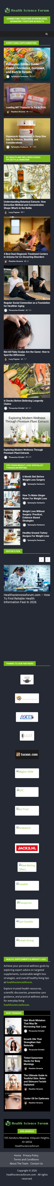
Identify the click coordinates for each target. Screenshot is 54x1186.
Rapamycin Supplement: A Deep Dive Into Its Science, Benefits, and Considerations (26, 139)
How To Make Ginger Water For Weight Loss (12, 499)
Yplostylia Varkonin (19, 76)
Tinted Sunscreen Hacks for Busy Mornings (13, 1063)
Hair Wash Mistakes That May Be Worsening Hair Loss (13, 1026)
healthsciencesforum (19, 982)
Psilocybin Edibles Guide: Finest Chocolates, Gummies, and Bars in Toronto (25, 68)
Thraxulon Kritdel (16, 310)
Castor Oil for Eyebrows (13, 1101)
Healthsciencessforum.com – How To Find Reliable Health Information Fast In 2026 (27, 598)
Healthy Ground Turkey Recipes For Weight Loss (12, 537)
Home (17, 1155)
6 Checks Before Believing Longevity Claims (27, 380)
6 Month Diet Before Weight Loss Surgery (12, 480)
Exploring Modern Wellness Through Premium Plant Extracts (27, 429)
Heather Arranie (17, 111)
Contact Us (36, 1163)
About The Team (19, 1163)
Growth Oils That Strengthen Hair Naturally (13, 1044)
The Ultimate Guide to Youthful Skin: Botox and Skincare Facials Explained (13, 1082)
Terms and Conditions (26, 1159)
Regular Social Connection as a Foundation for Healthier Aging (27, 282)
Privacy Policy (30, 1155)
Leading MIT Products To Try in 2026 (26, 107)
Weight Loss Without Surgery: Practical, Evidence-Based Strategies (12, 518)
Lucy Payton (14, 212)
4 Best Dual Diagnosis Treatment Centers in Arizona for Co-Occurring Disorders (27, 234)
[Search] (47, 34)
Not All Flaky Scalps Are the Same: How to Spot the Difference (27, 331)
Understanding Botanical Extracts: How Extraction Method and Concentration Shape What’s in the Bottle (27, 181)
